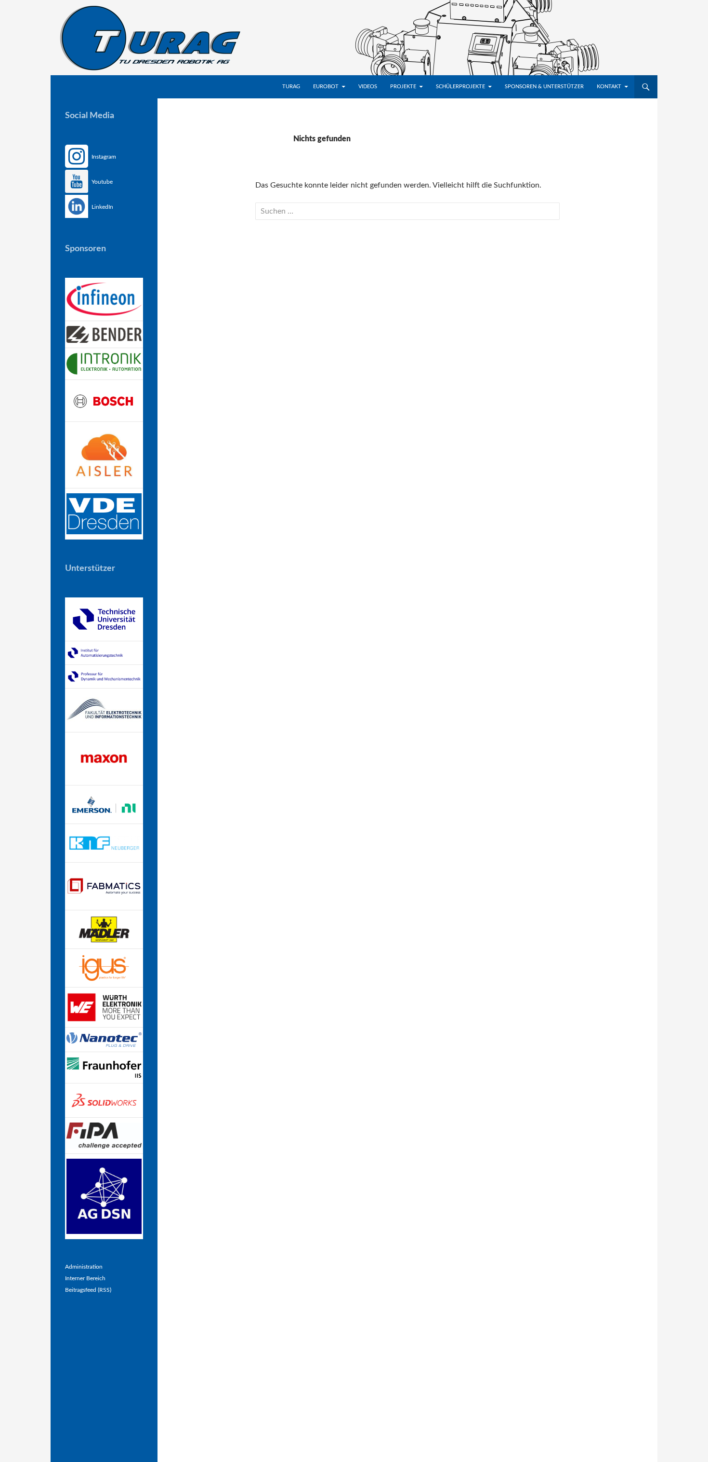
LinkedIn (101, 207)
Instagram (103, 157)
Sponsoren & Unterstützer (544, 86)
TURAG (291, 86)
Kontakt (609, 86)
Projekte (403, 86)
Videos (367, 86)
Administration (84, 1267)
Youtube (101, 182)
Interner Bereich (85, 1278)
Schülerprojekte (460, 86)
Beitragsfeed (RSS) (88, 1290)
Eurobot (326, 86)
